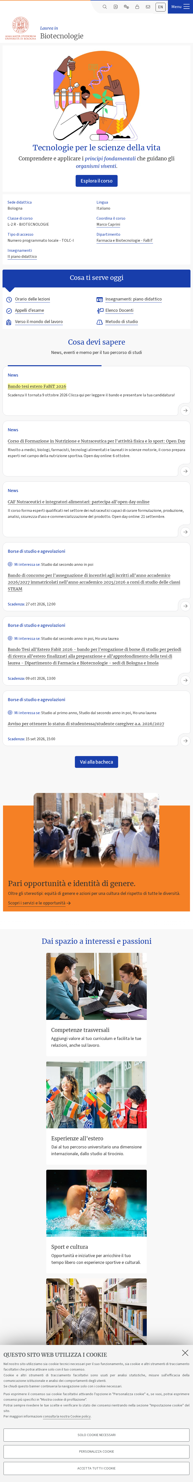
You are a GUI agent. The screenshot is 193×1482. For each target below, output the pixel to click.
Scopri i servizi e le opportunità (36, 903)
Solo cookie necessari (97, 1435)
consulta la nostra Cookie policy (67, 1416)
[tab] (161, 7)
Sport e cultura (69, 1247)
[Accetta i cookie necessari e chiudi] (185, 1353)
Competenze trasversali (80, 1030)
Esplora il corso (97, 181)
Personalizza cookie (96, 1451)
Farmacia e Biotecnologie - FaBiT (124, 240)
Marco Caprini (108, 224)
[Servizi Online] (126, 7)
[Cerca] (104, 7)
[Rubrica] (115, 7)
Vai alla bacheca (96, 762)
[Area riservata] (137, 7)
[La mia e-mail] (147, 7)
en (160, 7)
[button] (180, 7)
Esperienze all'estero (77, 1138)
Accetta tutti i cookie (96, 1468)
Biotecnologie (61, 33)
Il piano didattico (22, 256)
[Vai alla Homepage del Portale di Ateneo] (21, 28)
